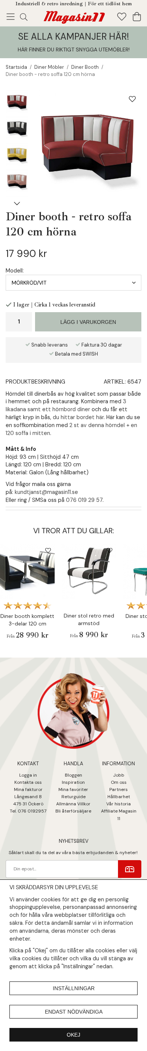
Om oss (119, 782)
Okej (73, 1035)
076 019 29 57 (84, 500)
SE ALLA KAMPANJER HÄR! (73, 36)
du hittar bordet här (78, 417)
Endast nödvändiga (74, 1012)
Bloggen (73, 775)
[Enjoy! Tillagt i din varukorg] (73, 15)
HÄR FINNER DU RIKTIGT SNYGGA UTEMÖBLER (73, 49)
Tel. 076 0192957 (28, 811)
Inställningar (74, 988)
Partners (118, 789)
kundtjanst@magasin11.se (46, 492)
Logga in (28, 775)
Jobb (118, 775)
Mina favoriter (73, 789)
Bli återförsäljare (73, 811)
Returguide (73, 797)
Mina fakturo (27, 789)
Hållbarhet (118, 797)
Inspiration (73, 782)
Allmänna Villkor (73, 804)
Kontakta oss (28, 782)
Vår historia (118, 804)
